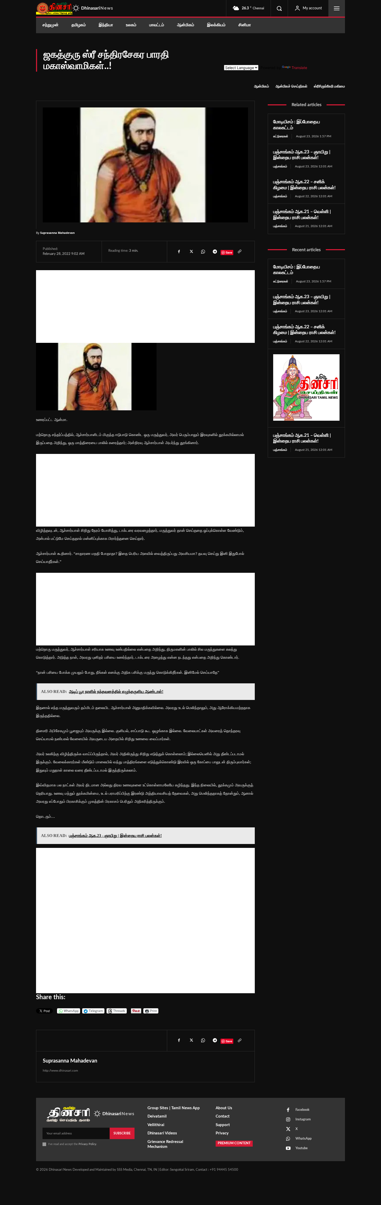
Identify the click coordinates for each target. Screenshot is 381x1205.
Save (229, 252)
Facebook (302, 1110)
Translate (299, 67)
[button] (279, 8)
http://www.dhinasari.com (60, 1070)
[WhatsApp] (202, 251)
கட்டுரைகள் (280, 136)
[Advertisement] (145, 306)
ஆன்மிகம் (261, 86)
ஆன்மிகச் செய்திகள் (291, 86)
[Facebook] (179, 251)
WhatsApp (303, 1138)
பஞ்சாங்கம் (280, 166)
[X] (191, 251)
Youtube (301, 1148)
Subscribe (122, 1133)
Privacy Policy (87, 1144)
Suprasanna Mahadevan (57, 233)
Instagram (303, 1119)
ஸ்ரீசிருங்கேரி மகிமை (329, 86)
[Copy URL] (239, 251)
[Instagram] (288, 1120)
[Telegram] (214, 251)
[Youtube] (288, 1148)
